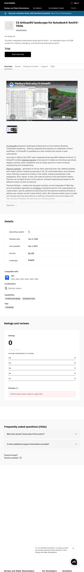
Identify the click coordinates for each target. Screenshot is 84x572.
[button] (42, 434)
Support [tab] (44, 66)
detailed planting (29, 160)
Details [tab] (18, 66)
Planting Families (13, 169)
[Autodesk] (10, 3)
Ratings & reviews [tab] (30, 66)
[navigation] (42, 8)
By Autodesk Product (56, 8)
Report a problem (11, 458)
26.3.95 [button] (31, 253)
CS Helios (37, 188)
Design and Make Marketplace (16, 8)
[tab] (12, 130)
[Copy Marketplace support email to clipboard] (21, 458)
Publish (73, 8)
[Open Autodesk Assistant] (74, 562)
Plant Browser (12, 202)
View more (10, 205)
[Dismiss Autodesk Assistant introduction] (73, 548)
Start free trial (18, 54)
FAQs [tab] (52, 66)
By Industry (37, 8)
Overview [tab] (8, 66)
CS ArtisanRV (11, 146)
